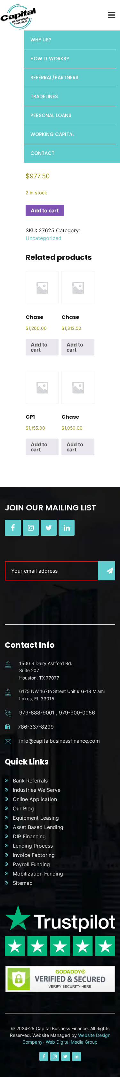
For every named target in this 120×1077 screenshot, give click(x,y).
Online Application (35, 799)
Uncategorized (43, 238)
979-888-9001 (36, 712)
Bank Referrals (30, 780)
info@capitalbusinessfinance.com (59, 741)
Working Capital (52, 134)
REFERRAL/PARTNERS (54, 77)
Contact (42, 153)
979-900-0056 (77, 712)
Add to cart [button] (39, 347)
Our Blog (23, 808)
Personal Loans (50, 115)
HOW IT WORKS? (49, 58)
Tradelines (44, 96)
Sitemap (23, 883)
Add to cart (45, 210)
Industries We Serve (36, 790)
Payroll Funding (31, 864)
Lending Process (33, 845)
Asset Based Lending (38, 827)
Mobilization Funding (38, 873)
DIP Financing (29, 836)
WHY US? (40, 39)
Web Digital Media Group (72, 1042)
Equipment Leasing (36, 818)
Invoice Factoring (34, 855)
